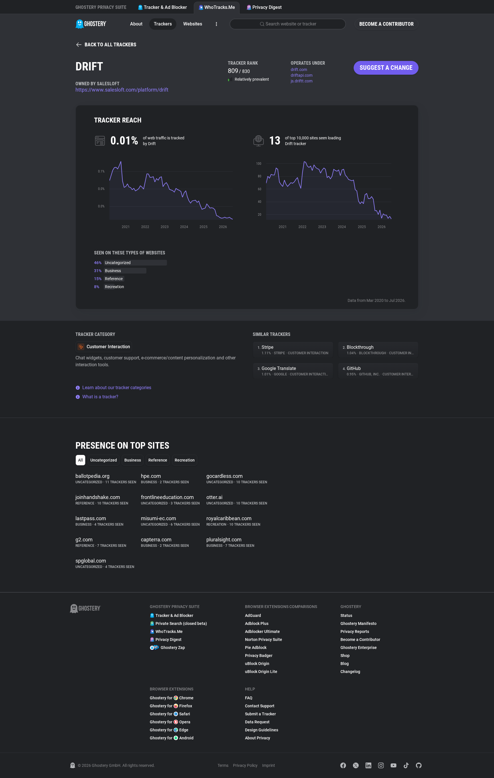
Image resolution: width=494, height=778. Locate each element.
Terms (223, 765)
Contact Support (259, 706)
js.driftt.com (301, 81)
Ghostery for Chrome (172, 698)
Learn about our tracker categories (116, 387)
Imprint (268, 765)
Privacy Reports (354, 631)
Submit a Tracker (260, 714)
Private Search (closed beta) (181, 623)
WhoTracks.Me (219, 7)
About (136, 24)
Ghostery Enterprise (358, 647)
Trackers (163, 24)
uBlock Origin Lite (261, 671)
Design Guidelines (261, 730)
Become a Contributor (386, 24)
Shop (345, 655)
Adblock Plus (256, 623)
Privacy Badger (258, 655)
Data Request (257, 722)
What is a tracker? (100, 396)
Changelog (350, 671)
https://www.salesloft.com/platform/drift (121, 90)
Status (346, 615)
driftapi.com (301, 75)
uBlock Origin (257, 663)
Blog (344, 663)
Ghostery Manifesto (358, 623)
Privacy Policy (245, 765)
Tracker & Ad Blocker (165, 7)
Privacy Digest (267, 7)
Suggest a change (386, 67)
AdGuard (253, 615)
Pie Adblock (255, 647)
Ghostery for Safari (170, 714)
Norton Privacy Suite (263, 639)
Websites (192, 24)
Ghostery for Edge (169, 730)
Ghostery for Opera (170, 722)
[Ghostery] (91, 24)
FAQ (248, 698)
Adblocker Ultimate (262, 631)
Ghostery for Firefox (171, 706)
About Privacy (257, 738)
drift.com (299, 69)
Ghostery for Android (172, 738)
